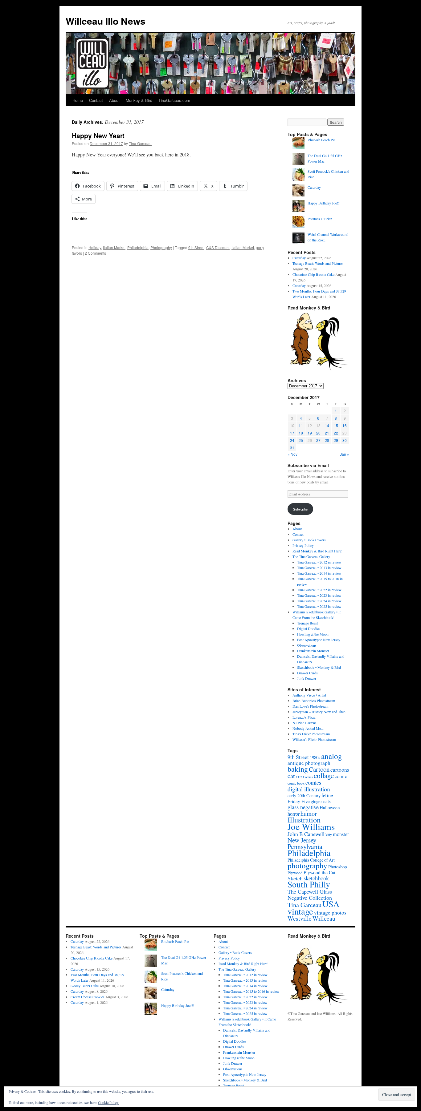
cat (291, 775)
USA (330, 904)
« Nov (292, 454)
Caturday (314, 187)
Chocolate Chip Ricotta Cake (313, 274)
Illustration (304, 819)
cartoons (339, 769)
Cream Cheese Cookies (87, 996)
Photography (161, 247)
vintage (300, 911)
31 (292, 447)
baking (298, 769)
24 (292, 440)
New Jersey (302, 839)
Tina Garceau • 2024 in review (319, 600)
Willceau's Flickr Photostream (314, 739)
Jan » (344, 454)
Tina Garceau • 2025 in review (319, 606)
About (114, 100)
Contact (96, 100)
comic (341, 776)
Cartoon (319, 769)
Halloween (330, 807)
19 (310, 432)
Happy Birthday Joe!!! (324, 202)
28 (327, 440)
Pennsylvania (305, 846)
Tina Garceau (140, 143)
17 (292, 432)
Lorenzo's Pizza (303, 717)
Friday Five (299, 801)
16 (344, 425)
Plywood (295, 872)
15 (336, 425)
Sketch (295, 878)
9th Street (196, 247)
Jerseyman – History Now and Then (318, 711)
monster (341, 834)
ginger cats (321, 801)
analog (331, 756)
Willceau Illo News (105, 20)
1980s (315, 757)
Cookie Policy (108, 1102)
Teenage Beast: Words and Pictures (317, 263)
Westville (300, 918)
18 (301, 432)
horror (294, 813)
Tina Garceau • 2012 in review (319, 562)
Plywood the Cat (319, 872)
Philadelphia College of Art (311, 860)
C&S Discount (218, 247)
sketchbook (316, 878)
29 (336, 440)
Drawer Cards (307, 672)
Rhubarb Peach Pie (321, 139)
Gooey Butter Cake (85, 985)
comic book (296, 783)
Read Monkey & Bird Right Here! (317, 550)
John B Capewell (306, 834)
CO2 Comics (304, 777)
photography (307, 865)
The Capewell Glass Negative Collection (310, 894)
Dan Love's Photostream (310, 706)
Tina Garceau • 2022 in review (319, 589)
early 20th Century (304, 795)
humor (308, 813)
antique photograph (309, 762)
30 (344, 440)
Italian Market (114, 247)
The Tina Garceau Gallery (311, 556)
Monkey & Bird (139, 100)
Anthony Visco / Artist (309, 695)
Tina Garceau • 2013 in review (319, 567)
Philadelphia (138, 247)
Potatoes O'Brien (320, 218)
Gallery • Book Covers (309, 539)
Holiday (94, 247)
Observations (307, 645)
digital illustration (309, 789)
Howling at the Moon (313, 634)
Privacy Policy (303, 545)
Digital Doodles (308, 628)
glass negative (303, 807)
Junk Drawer (306, 678)
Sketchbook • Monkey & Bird (319, 667)
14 (327, 425)
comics (313, 782)
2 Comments (95, 253)
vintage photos (330, 912)
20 (318, 432)
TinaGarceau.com (174, 100)
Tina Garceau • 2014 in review (319, 573)
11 (301, 425)
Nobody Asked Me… (308, 728)
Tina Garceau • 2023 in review (319, 595)
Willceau (324, 918)
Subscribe (300, 509)
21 (327, 432)
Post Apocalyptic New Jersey (318, 639)
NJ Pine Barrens (304, 722)
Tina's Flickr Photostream (311, 733)
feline (327, 795)
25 (301, 440)
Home (77, 100)
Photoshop (337, 866)
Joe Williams (311, 826)
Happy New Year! (98, 135)
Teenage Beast (307, 622)
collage (324, 775)
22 (336, 432)
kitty (328, 834)
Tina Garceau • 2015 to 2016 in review (251, 991)
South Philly (309, 884)
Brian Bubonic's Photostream (313, 700)
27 (318, 440)
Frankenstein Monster (313, 650)
